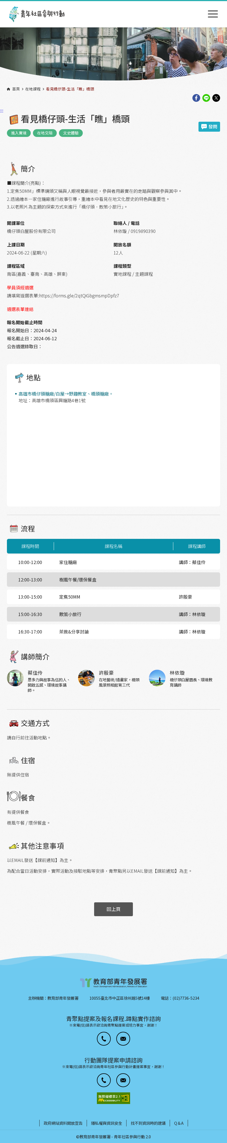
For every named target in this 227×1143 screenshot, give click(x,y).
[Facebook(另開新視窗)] (196, 98)
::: (1, 3)
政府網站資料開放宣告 (63, 1123)
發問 (212, 126)
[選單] (213, 14)
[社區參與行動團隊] (37, 14)
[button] (104, 1039)
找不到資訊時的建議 (148, 1123)
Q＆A (179, 1123)
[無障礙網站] (113, 1098)
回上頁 (114, 909)
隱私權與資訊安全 (106, 1123)
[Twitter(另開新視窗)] (216, 98)
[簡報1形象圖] (113, 55)
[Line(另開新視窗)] (206, 98)
